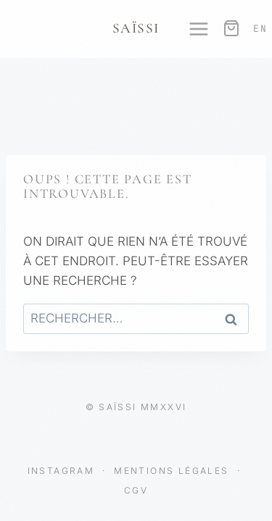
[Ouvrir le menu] (191, 29)
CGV (136, 490)
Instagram (63, 470)
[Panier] (230, 29)
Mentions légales (173, 470)
